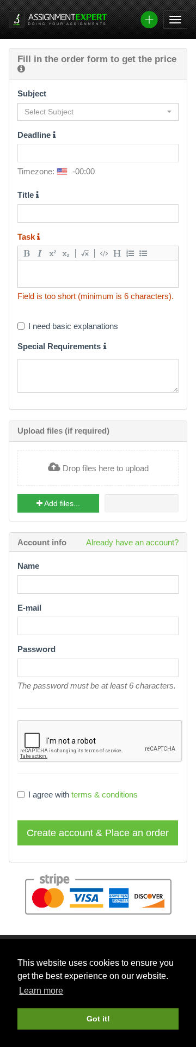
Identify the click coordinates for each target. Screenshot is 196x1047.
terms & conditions (104, 794)
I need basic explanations (73, 326)
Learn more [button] (41, 990)
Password (36, 649)
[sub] (65, 253)
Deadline (35, 134)
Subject (31, 93)
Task (27, 236)
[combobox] (98, 112)
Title (26, 194)
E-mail (29, 607)
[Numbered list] (130, 253)
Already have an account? (132, 542)
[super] (52, 253)
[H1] (117, 253)
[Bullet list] (143, 253)
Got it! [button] (98, 1018)
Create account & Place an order (98, 832)
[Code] (104, 253)
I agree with (83, 794)
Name (28, 565)
